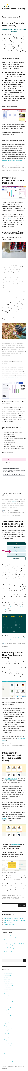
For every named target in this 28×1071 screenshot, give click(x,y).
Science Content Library (11, 300)
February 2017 (8, 1013)
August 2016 (7, 1021)
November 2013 (8, 1057)
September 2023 (8, 1005)
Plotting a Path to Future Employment (14, 952)
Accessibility (5, 168)
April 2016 (6, 1025)
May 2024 (6, 991)
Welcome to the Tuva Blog (13, 9)
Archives (4, 818)
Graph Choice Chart (9, 924)
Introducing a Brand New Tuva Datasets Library (12, 655)
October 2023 (7, 1003)
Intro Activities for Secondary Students (15, 920)
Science (4, 515)
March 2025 (7, 979)
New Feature (16, 170)
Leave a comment (16, 515)
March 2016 (7, 1027)
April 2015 (6, 1039)
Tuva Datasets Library (7, 746)
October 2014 (7, 1049)
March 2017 (7, 1011)
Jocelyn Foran (7, 165)
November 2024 (8, 985)
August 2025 (7, 975)
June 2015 (6, 1035)
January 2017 (7, 1015)
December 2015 (8, 1031)
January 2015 (7, 1045)
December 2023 (8, 999)
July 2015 (6, 1033)
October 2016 (7, 1017)
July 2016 (6, 1023)
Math (17, 513)
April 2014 (6, 1053)
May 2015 (6, 1037)
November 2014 (8, 1047)
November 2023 (8, 1001)
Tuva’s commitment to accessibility (12, 160)
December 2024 (8, 983)
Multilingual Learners (7, 170)
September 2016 (8, 1019)
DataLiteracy (19, 168)
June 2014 (6, 1051)
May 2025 (6, 977)
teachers (8, 515)
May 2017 (6, 1009)
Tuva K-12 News (20, 167)
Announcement (12, 168)
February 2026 (8, 973)
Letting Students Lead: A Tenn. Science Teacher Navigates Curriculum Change (14, 938)
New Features (22, 743)
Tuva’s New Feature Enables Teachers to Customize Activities (13, 524)
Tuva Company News (12, 167)
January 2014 (7, 1055)
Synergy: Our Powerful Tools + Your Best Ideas (13, 180)
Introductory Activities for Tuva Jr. (13, 918)
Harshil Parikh (7, 743)
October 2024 (7, 987)
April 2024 (6, 993)
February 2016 (8, 1029)
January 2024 (7, 997)
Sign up (13, 501)
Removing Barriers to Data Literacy (13, 24)
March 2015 (7, 1041)
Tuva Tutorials (8, 922)
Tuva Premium (15, 844)
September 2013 (8, 1061)
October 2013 (7, 1059)
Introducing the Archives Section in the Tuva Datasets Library (12, 757)
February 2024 (8, 995)
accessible (10, 218)
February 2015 (8, 1043)
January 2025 (7, 981)
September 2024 (8, 989)
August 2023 (7, 1007)
